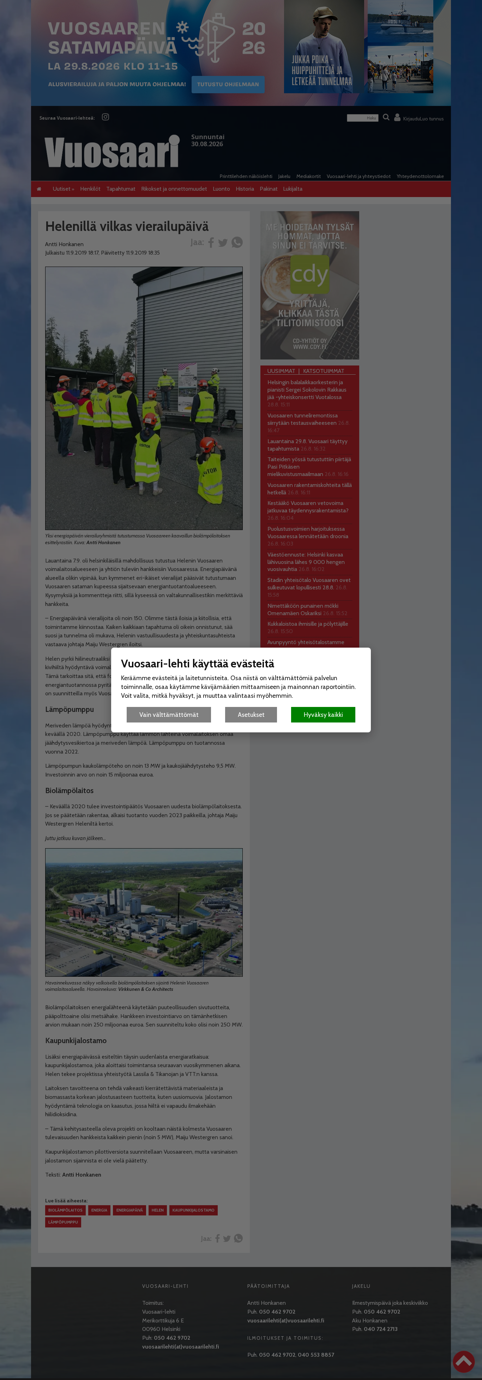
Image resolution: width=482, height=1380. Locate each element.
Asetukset (251, 714)
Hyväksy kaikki (323, 714)
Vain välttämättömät (169, 714)
